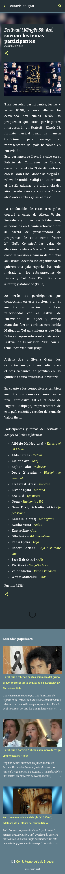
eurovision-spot (22, 6)
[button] (6, 53)
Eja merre (33, 496)
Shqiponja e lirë (33, 501)
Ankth (38, 525)
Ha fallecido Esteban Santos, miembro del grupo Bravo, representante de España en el (31, 683)
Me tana (39, 490)
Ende (43, 577)
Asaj (34, 530)
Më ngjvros (46, 519)
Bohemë (44, 484)
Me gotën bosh (38, 565)
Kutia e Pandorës (45, 571)
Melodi (37, 455)
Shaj (35, 461)
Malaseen (40, 467)
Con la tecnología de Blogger (35, 861)
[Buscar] (60, 5)
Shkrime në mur (40, 536)
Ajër (40, 559)
